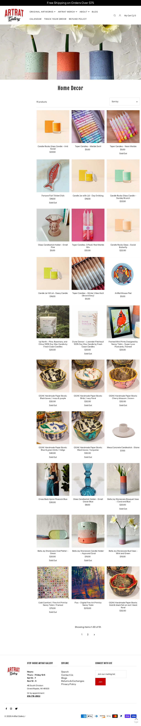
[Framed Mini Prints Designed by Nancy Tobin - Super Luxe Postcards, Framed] (123, 321)
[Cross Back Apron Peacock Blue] (52, 479)
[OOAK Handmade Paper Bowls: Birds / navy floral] (88, 376)
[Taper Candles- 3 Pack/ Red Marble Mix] (88, 225)
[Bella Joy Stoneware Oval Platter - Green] (52, 531)
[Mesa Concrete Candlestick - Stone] (123, 427)
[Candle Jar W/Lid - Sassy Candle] (52, 273)
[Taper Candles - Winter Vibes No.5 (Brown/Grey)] (88, 273)
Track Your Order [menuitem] (55, 19)
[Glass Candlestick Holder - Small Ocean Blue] (88, 479)
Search (65, 671)
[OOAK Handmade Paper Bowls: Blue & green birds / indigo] (52, 427)
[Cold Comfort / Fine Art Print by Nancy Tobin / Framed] (52, 582)
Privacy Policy (68, 684)
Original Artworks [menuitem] (41, 11)
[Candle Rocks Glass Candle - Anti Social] (52, 126)
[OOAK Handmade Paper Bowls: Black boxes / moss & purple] (52, 376)
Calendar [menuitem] (36, 19)
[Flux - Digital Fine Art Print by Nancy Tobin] (88, 582)
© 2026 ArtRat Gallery (14, 716)
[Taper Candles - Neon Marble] (123, 126)
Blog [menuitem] (95, 11)
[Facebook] (6, 708)
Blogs (64, 678)
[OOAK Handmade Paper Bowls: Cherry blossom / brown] (123, 376)
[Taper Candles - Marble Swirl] (88, 126)
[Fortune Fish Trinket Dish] (52, 175)
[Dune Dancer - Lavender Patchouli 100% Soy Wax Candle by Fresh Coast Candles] (88, 321)
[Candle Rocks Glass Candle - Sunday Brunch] (123, 175)
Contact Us (67, 675)
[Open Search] (114, 15)
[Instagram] (11, 708)
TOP (136, 722)
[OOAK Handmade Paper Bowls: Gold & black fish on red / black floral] (123, 582)
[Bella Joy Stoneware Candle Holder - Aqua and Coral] (88, 531)
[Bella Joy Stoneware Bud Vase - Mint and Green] (123, 531)
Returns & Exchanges (72, 681)
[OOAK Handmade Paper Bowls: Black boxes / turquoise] (88, 427)
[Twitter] (16, 708)
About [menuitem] (83, 11)
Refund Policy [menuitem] (78, 19)
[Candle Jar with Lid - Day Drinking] (88, 175)
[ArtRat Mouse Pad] (123, 273)
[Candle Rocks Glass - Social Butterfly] (123, 225)
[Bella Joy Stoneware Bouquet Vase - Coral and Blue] (123, 479)
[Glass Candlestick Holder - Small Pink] (52, 225)
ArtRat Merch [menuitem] (66, 11)
